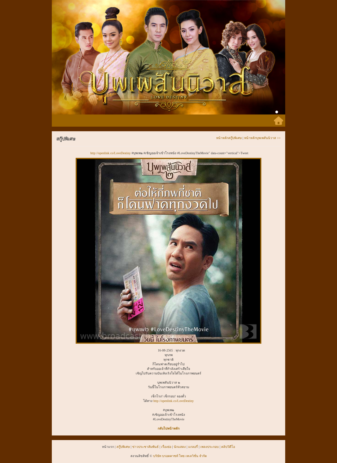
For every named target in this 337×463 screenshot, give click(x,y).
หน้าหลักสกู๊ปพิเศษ (229, 138)
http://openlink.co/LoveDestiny (110, 153)
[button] (69, 57)
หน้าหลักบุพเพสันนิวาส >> (262, 138)
